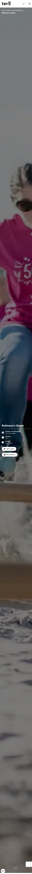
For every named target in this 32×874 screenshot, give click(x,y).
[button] (24, 3)
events (8, 10)
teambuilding (17, 10)
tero (3, 10)
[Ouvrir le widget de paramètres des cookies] (3, 871)
